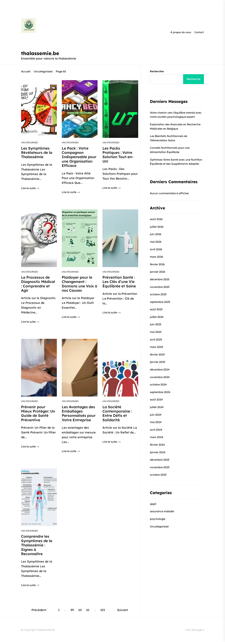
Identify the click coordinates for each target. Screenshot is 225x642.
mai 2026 (155, 241)
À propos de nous (180, 32)
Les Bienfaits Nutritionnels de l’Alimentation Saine (168, 138)
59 (72, 610)
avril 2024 (156, 429)
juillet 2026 (156, 226)
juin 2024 (155, 414)
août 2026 (156, 219)
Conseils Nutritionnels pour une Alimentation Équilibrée (170, 150)
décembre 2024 (159, 369)
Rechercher (157, 71)
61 (87, 610)
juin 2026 (155, 234)
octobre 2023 (158, 474)
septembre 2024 (160, 392)
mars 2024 (156, 437)
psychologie (157, 518)
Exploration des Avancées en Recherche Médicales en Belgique (175, 126)
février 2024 (157, 444)
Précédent (38, 610)
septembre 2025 (160, 301)
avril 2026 (156, 249)
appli (153, 503)
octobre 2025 (158, 294)
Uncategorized (29, 142)
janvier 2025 (157, 362)
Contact (199, 32)
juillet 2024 (157, 407)
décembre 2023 (159, 459)
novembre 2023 (159, 467)
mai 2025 (155, 331)
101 (102, 610)
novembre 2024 (160, 377)
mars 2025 (156, 347)
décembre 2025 (159, 279)
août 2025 (156, 309)
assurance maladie (162, 511)
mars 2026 (156, 256)
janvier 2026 (157, 271)
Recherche (193, 79)
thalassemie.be (40, 53)
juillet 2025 (156, 316)
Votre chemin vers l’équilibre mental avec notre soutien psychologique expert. (176, 114)
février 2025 (157, 354)
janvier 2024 (157, 452)
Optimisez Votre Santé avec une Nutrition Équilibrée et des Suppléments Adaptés (176, 161)
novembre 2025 (159, 286)
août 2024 (156, 399)
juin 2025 (155, 324)
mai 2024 (156, 422)
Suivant (122, 610)
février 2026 (157, 264)
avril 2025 (156, 339)
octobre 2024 (158, 384)
